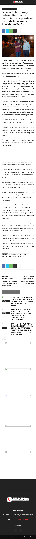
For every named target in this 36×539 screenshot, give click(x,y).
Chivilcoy (4, 328)
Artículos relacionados (11, 292)
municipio (4, 256)
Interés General (9, 6)
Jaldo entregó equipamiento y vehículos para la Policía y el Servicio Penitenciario (27, 280)
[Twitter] (7, 31)
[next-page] (5, 338)
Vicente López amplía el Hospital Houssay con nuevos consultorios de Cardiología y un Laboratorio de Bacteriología (21, 315)
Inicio (3, 6)
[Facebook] (3, 31)
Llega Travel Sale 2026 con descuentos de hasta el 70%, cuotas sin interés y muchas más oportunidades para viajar (22, 301)
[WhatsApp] (11, 31)
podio (14, 256)
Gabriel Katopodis (24, 254)
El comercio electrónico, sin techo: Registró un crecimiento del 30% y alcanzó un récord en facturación (9, 281)
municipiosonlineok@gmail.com (21, 519)
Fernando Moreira (13, 254)
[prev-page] (3, 338)
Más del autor (25, 292)
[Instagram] (15, 530)
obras (10, 256)
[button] (3, 2)
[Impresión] (15, 31)
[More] (19, 31)
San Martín (14, 9)
